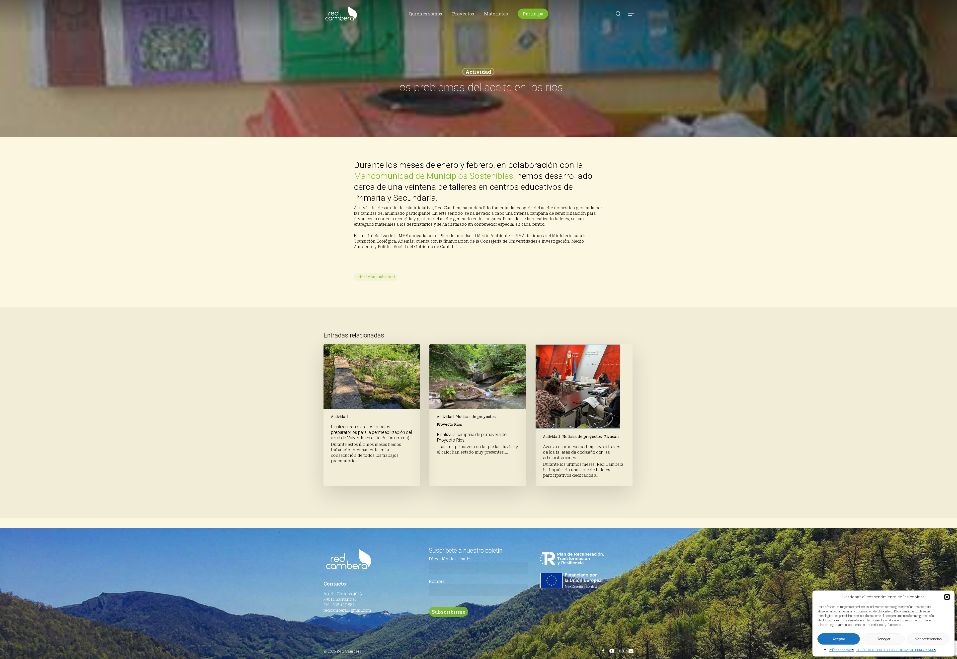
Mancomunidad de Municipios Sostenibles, (434, 176)
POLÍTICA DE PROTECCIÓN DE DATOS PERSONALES (896, 650)
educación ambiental (375, 277)
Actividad (478, 71)
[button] (947, 596)
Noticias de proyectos (476, 417)
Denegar (883, 639)
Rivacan (611, 437)
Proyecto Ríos (449, 424)
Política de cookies (841, 650)
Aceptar (838, 639)
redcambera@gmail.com (347, 610)
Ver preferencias (928, 639)
